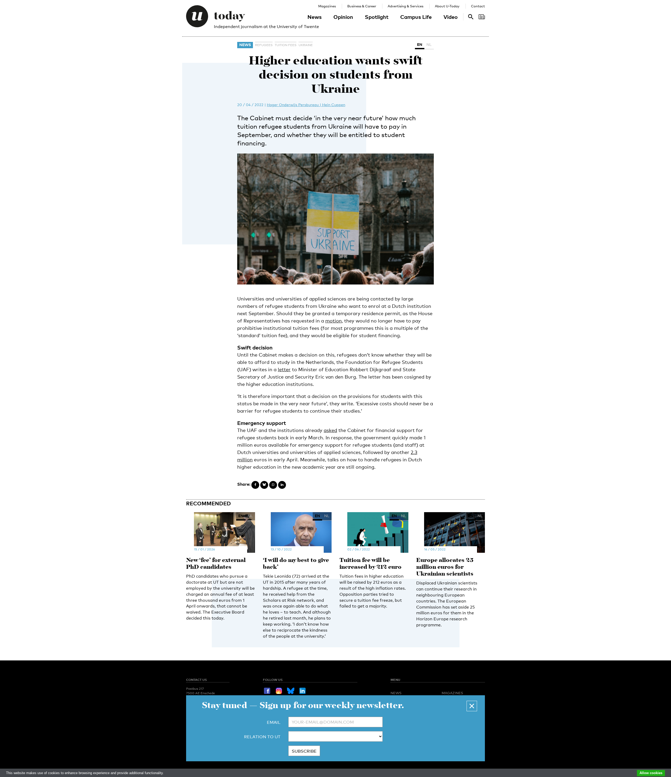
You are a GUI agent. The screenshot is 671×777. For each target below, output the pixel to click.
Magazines (327, 6)
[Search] (482, 17)
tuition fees (285, 45)
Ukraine (306, 45)
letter (284, 369)
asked (330, 430)
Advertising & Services (405, 6)
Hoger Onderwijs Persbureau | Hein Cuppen (306, 104)
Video (450, 17)
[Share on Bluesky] (264, 485)
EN (419, 44)
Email (273, 722)
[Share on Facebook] (255, 485)
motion (333, 321)
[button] (472, 706)
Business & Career (361, 6)
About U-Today (447, 6)
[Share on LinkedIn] (282, 485)
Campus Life (416, 17)
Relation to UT (262, 736)
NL (429, 44)
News (314, 17)
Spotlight (376, 17)
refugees (264, 45)
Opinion (343, 17)
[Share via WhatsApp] (273, 485)
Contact (478, 6)
